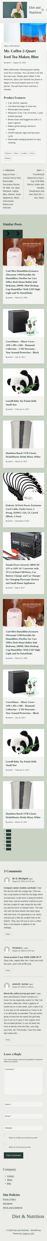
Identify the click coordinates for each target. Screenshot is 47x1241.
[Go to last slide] (8, 234)
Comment (10, 1069)
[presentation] (23, 252)
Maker (8, 158)
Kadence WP (28, 1233)
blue (16, 153)
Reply (8, 934)
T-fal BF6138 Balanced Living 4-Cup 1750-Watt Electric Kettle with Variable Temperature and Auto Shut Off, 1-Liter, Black (35, 184)
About (9, 1180)
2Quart (8, 153)
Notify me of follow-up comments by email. (23, 1138)
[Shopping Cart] (42, 10)
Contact (10, 1176)
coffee (24, 153)
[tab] (8, 830)
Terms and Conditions (12, 1208)
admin (8, 63)
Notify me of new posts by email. (20, 1147)
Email (8, 1116)
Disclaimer (8, 1203)
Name (8, 1104)
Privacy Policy (9, 1199)
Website (8, 1128)
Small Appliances (12, 46)
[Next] (18, 234)
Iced (32, 153)
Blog (9, 1183)
